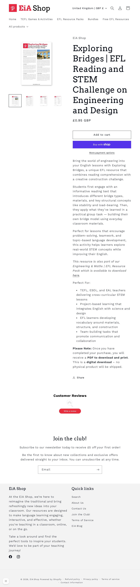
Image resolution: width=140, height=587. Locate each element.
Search (76, 496)
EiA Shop (34, 579)
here (76, 275)
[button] (18, 26)
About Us (78, 502)
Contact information (72, 582)
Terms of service (110, 579)
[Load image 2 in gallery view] (29, 100)
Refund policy (72, 579)
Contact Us (79, 508)
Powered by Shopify (50, 579)
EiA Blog (77, 525)
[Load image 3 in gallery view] (43, 100)
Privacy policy (90, 579)
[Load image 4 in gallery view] (57, 100)
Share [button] (80, 377)
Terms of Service (83, 520)
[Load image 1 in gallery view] (15, 100)
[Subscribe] (98, 470)
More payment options (102, 152)
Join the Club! (81, 514)
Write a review (70, 411)
